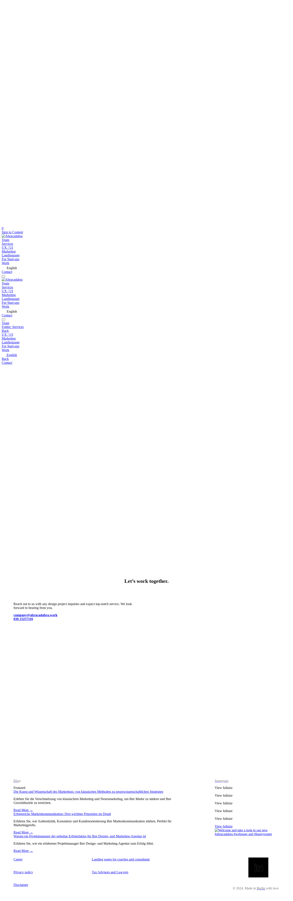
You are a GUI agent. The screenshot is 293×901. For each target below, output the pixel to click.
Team (5, 240)
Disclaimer (21, 885)
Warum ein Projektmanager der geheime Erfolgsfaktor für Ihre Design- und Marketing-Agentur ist (80, 836)
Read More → (23, 810)
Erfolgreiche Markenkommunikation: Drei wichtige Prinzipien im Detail (62, 814)
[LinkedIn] (258, 868)
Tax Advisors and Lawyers (110, 872)
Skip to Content (12, 232)
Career (18, 859)
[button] (247, 797)
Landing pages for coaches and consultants (121, 859)
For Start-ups (10, 259)
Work (5, 263)
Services (7, 244)
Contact (7, 272)
